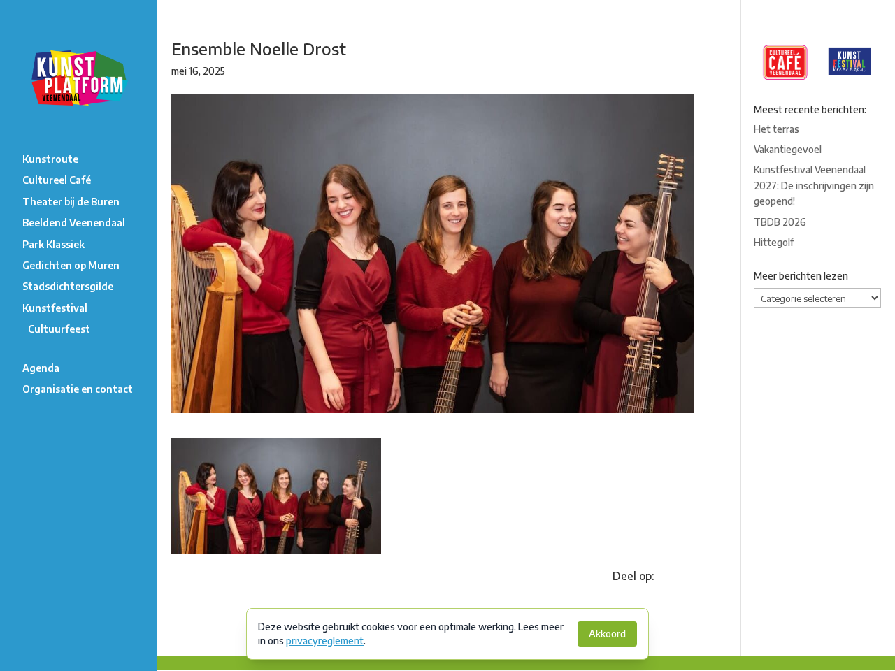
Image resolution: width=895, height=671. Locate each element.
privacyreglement (325, 641)
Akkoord (607, 634)
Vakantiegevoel (788, 149)
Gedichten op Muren (71, 265)
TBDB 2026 (780, 222)
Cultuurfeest (59, 329)
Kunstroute (50, 159)
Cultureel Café (56, 180)
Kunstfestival (54, 308)
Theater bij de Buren (71, 202)
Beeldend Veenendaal (73, 223)
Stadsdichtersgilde (67, 286)
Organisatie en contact (77, 389)
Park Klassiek (53, 244)
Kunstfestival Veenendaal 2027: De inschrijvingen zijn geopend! (814, 185)
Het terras (776, 129)
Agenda (40, 368)
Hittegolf (774, 242)
